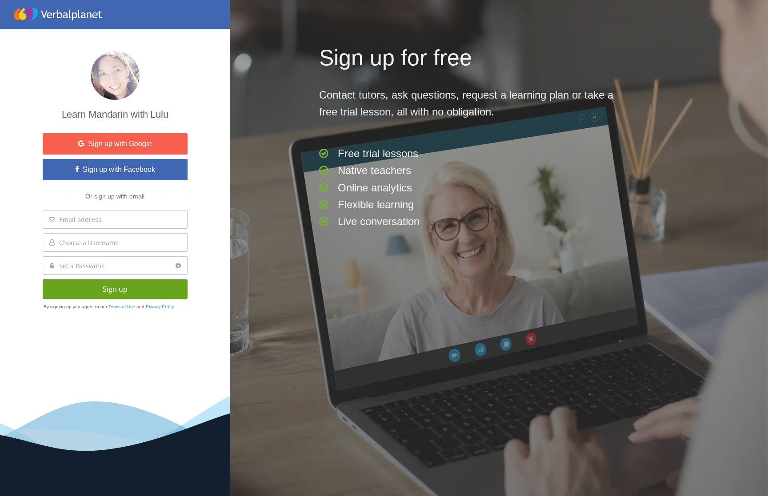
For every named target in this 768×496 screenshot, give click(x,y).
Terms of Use (122, 306)
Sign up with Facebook (117, 169)
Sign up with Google (118, 143)
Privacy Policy (160, 306)
